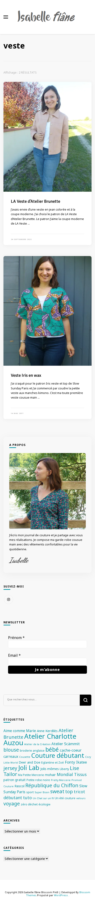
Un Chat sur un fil (43, 798)
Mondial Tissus (72, 774)
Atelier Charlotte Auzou (39, 739)
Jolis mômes (49, 769)
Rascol (19, 786)
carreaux (10, 756)
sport (30, 792)
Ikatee (81, 762)
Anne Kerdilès (47, 731)
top (69, 791)
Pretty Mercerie (61, 780)
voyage (11, 803)
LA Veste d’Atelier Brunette (35, 201)
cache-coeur (71, 750)
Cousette (24, 757)
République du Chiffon (51, 785)
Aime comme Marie (19, 730)
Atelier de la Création (37, 744)
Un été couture (65, 798)
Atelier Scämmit (65, 743)
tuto (27, 797)
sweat (57, 791)
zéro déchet (29, 804)
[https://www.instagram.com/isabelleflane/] (8, 599)
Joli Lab (28, 767)
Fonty (70, 762)
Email (14, 655)
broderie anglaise (32, 750)
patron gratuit (14, 780)
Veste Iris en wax (26, 375)
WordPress (61, 895)
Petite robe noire (38, 780)
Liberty (64, 769)
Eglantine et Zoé (52, 762)
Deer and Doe (29, 762)
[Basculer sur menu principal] (5, 17)
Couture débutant (57, 755)
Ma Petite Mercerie (31, 775)
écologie (44, 804)
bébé (52, 749)
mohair (50, 775)
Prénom (16, 637)
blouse (11, 750)
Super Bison (42, 792)
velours (80, 798)
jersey (10, 768)
